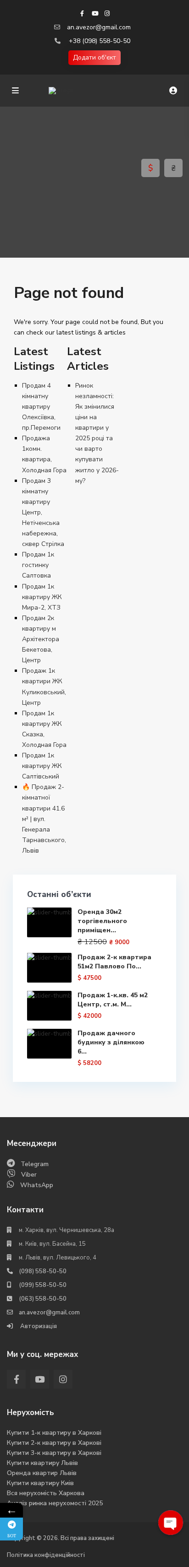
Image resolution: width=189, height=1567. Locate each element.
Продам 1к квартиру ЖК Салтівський (42, 766)
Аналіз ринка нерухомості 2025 (55, 1503)
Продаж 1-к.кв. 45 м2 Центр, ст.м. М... (113, 1000)
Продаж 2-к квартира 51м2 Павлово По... (114, 962)
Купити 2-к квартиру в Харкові (54, 1442)
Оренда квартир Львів (42, 1473)
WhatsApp (36, 1185)
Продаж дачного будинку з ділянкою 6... (111, 1042)
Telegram (35, 1164)
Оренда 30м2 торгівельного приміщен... (102, 921)
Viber (29, 1174)
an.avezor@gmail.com (99, 27)
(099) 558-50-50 (43, 1285)
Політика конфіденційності (46, 1555)
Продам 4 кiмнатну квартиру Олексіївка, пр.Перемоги (41, 406)
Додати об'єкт (94, 57)
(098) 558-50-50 (43, 1271)
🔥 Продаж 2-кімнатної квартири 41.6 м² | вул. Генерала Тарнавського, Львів (44, 819)
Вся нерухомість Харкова (45, 1493)
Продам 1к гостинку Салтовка (38, 565)
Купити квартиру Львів (42, 1463)
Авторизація (38, 1326)
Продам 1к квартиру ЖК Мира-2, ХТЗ (42, 597)
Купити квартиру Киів (40, 1483)
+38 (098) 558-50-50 (99, 41)
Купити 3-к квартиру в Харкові (54, 1452)
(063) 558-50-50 (43, 1299)
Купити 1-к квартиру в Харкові (54, 1432)
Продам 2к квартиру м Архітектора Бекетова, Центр (40, 639)
